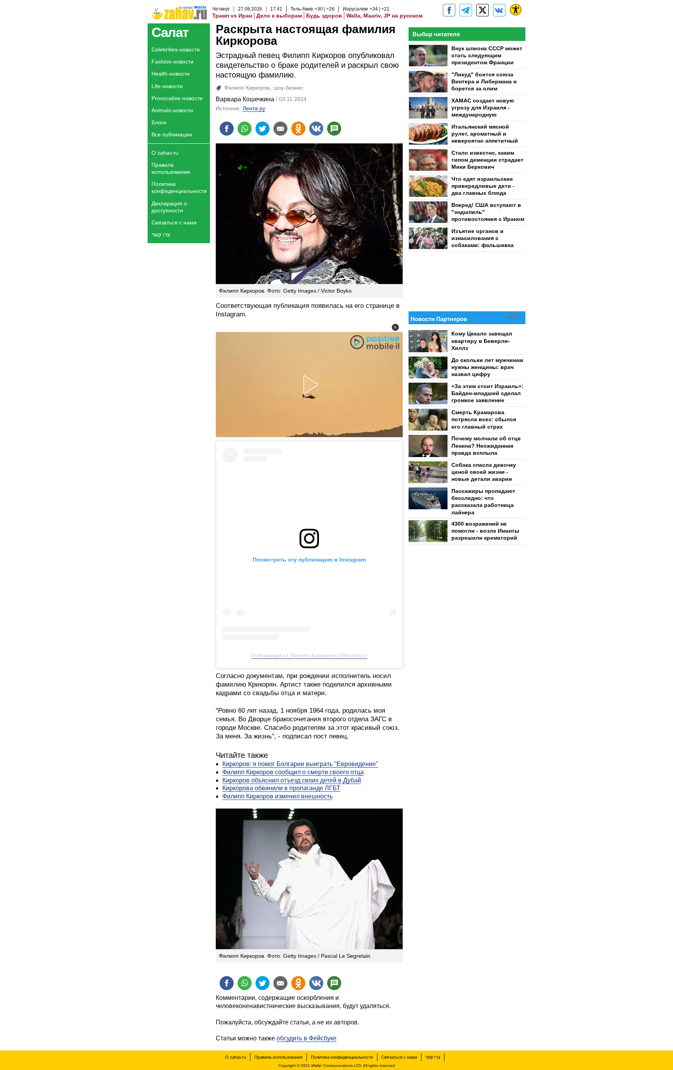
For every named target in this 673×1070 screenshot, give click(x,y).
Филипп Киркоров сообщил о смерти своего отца (293, 772)
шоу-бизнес (288, 88)
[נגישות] (515, 10)
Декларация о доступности (169, 207)
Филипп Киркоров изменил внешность (277, 796)
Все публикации (172, 134)
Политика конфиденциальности (179, 187)
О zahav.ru (165, 153)
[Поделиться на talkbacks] (334, 129)
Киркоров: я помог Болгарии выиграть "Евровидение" (300, 764)
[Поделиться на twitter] (262, 129)
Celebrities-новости (176, 49)
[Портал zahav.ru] (499, 10)
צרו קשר (161, 234)
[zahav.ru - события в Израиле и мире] (466, 10)
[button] (395, 327)
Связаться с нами (174, 222)
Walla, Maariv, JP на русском (384, 15)
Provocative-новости (177, 98)
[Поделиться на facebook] (227, 129)
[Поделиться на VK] (316, 129)
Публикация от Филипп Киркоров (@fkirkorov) (309, 655)
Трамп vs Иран (232, 15)
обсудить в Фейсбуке (306, 1038)
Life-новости (167, 86)
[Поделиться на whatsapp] (245, 129)
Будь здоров (324, 15)
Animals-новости (172, 110)
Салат (170, 32)
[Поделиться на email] (280, 129)
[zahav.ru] (449, 10)
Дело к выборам (279, 15)
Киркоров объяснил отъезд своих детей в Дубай (291, 780)
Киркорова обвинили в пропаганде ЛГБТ (281, 788)
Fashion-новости (173, 61)
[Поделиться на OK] (298, 129)
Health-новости (171, 74)
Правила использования (171, 168)
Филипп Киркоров (247, 88)
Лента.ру (254, 108)
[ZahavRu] (482, 10)
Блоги (159, 122)
